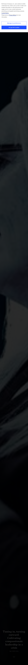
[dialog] (14, 16)
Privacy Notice (12, 15)
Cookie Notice (5, 13)
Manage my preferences (14, 23)
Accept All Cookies (14, 27)
